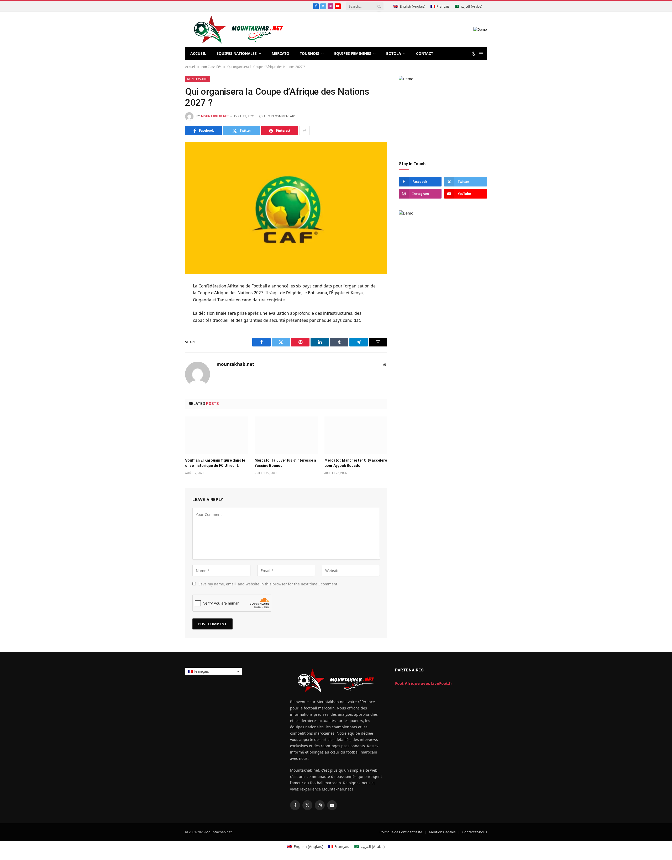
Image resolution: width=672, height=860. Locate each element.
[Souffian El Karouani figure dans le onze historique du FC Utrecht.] (216, 435)
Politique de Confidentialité (401, 832)
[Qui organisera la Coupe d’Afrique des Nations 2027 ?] (286, 208)
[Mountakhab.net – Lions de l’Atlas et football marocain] (238, 29)
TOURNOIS (309, 53)
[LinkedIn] (166, 325)
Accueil (190, 67)
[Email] (166, 351)
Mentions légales (442, 832)
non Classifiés (211, 67)
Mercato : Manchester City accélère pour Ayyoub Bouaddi (355, 462)
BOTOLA (393, 53)
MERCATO (280, 53)
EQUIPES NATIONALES (237, 53)
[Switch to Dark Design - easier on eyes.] (473, 53)
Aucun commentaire (280, 116)
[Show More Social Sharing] (304, 130)
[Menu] (481, 54)
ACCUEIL (198, 53)
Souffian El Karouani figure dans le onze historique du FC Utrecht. (215, 462)
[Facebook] (166, 300)
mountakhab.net (215, 116)
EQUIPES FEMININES (352, 53)
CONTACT (424, 53)
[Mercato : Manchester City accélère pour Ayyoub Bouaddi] (355, 435)
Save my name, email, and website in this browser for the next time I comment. (268, 583)
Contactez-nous (474, 832)
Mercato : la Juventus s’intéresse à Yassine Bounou (285, 462)
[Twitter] (166, 312)
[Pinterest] (166, 338)
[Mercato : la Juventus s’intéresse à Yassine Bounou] (286, 435)
